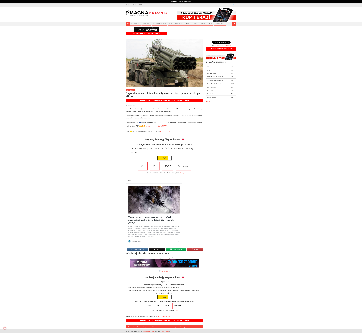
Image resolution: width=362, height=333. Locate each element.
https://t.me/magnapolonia (224, 45)
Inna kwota (183, 166)
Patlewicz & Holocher (159, 24)
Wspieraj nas (219, 24)
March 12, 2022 (166, 131)
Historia (188, 24)
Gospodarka (179, 24)
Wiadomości (134, 24)
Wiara (195, 24)
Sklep (210, 24)
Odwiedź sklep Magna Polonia (146, 29)
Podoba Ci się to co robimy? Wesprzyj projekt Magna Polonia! (164, 101)
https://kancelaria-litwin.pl (165, 316)
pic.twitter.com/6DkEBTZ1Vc (157, 126)
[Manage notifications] (4, 328)
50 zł (155, 166)
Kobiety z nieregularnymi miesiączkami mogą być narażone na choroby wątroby (184, 327)
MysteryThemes (165, 331)
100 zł (168, 166)
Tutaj (181, 172)
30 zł (143, 166)
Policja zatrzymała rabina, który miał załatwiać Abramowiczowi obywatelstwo (140, 327)
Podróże (203, 24)
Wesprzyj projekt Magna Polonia (146, 33)
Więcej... (208, 102)
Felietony (146, 24)
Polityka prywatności (148, 331)
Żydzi (170, 24)
